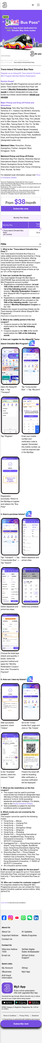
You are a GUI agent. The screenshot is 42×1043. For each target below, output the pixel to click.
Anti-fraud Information (7, 976)
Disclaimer (35, 1015)
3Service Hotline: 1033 (10, 950)
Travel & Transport (6, 62)
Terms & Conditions (9, 1015)
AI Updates (27, 931)
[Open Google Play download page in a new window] (21, 1003)
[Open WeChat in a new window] (29, 918)
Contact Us (7, 938)
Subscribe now (20, 208)
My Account (7, 967)
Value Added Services (21, 60)
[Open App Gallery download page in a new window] (34, 1003)
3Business (6, 971)
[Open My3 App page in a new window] (7, 988)
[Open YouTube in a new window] (17, 918)
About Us (6, 931)
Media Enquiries (29, 935)
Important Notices (10, 935)
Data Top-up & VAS (7, 60)
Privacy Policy (24, 1015)
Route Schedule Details (23, 803)
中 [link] (33, 5)
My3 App (26, 971)
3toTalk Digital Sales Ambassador (30, 950)
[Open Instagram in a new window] (10, 918)
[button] (38, 5)
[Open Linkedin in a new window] (36, 918)
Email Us (6, 955)
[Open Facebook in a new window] (4, 918)
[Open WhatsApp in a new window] (23, 918)
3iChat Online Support (28, 956)
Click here (4, 903)
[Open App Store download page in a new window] (8, 1003)
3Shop (25, 967)
